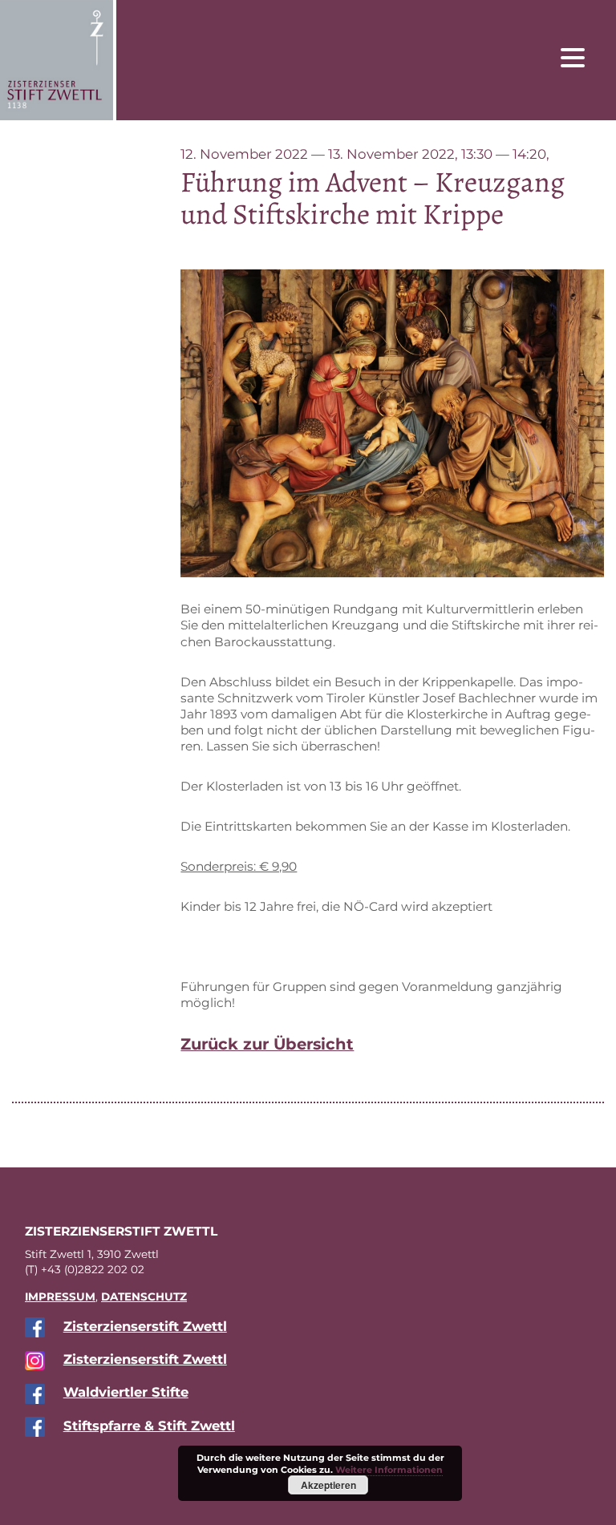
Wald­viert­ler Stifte (125, 1392)
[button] (584, 57)
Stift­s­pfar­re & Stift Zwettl (149, 1426)
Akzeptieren (328, 1485)
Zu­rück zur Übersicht (267, 1044)
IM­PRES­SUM (60, 1296)
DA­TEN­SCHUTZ (144, 1296)
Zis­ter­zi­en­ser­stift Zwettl (145, 1326)
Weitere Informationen (389, 1469)
